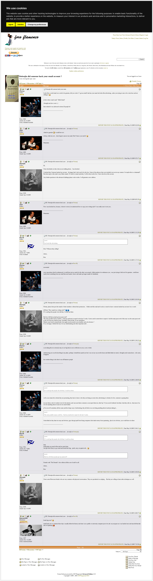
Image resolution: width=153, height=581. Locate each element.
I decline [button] (20, 24)
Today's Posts (115, 38)
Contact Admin (139, 38)
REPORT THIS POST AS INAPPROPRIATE (110, 125)
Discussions (30, 83)
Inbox (121, 38)
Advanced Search (130, 35)
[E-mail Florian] (23, 89)
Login (146, 35)
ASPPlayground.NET (83, 576)
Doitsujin (75, 344)
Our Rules (131, 38)
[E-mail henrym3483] (23, 516)
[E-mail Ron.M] (23, 235)
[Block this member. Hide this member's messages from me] (30, 89)
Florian (75, 128)
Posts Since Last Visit (119, 35)
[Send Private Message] (25, 89)
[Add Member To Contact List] (28, 89)
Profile (125, 38)
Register (142, 35)
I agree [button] (10, 24)
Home (137, 35)
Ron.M (75, 263)
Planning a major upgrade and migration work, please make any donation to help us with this (15, 49)
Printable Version (136, 81)
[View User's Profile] (21, 89)
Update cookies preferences (76, 71)
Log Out (146, 38)
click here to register (104, 63)
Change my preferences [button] (37, 24)
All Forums (22, 83)
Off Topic (38, 83)
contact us (105, 68)
